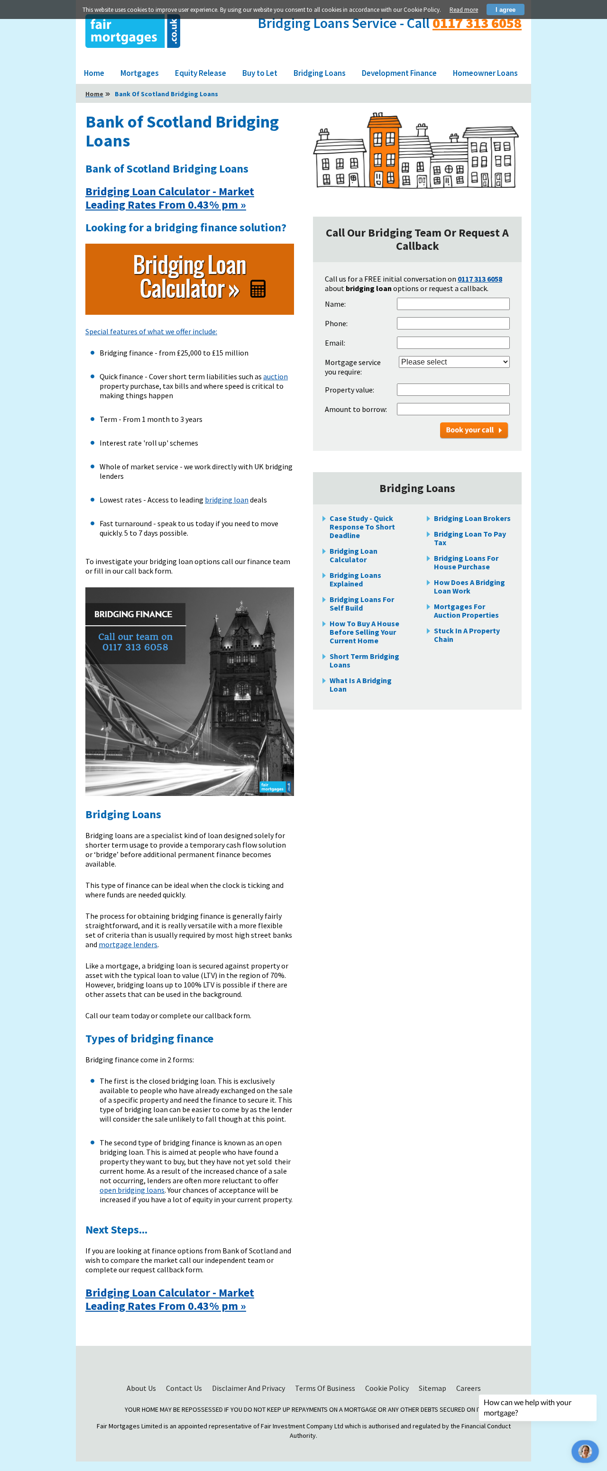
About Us (142, 1388)
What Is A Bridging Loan (361, 685)
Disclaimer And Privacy (249, 1388)
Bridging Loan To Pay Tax (470, 538)
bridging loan (226, 499)
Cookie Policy (387, 1388)
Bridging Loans (320, 73)
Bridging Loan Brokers (472, 518)
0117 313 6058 (477, 23)
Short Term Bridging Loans (364, 660)
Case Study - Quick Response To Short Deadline (362, 526)
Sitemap (433, 1388)
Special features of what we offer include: (151, 331)
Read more (464, 10)
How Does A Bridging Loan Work (469, 586)
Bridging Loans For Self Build (362, 603)
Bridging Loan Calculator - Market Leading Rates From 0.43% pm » (169, 198)
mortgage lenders (128, 944)
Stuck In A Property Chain (467, 635)
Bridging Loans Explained (355, 579)
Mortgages (139, 73)
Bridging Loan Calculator (353, 555)
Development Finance (399, 73)
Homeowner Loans (485, 73)
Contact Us (184, 1388)
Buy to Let (259, 73)
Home (94, 73)
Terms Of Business (326, 1388)
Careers (468, 1388)
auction (275, 376)
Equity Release (200, 73)
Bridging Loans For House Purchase (466, 562)
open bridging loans (132, 1190)
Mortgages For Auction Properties (466, 611)
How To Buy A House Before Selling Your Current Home (364, 632)
